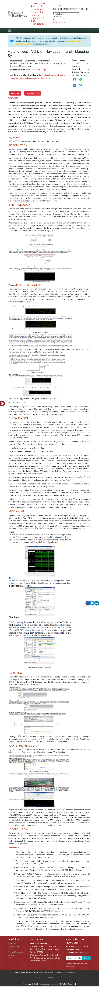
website (85, 952)
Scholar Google (39, 70)
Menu (61, 6)
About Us (12, 943)
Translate (61, 22)
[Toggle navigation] (9, 30)
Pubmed (29, 70)
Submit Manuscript (15, 952)
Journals (11, 949)
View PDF (15, 93)
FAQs (10, 958)
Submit (87, 958)
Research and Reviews (48, 984)
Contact (11, 955)
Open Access (13, 946)
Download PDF (32, 93)
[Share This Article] (75, 79)
